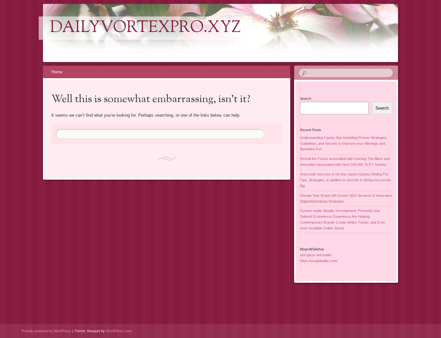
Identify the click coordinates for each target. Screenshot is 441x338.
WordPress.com (118, 331)
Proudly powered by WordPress (46, 331)
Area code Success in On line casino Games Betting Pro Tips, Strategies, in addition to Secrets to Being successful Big (345, 180)
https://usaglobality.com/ (318, 261)
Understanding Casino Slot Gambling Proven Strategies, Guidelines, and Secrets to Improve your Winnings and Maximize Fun (343, 143)
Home (56, 71)
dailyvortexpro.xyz (145, 28)
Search (305, 98)
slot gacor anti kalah (315, 255)
